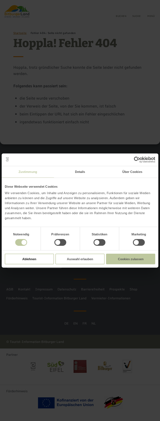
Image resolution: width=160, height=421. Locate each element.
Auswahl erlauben (80, 259)
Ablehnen (29, 259)
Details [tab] (80, 171)
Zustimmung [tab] (28, 171)
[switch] (60, 242)
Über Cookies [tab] (132, 171)
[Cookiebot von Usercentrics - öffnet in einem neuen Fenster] (137, 159)
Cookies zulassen (131, 259)
